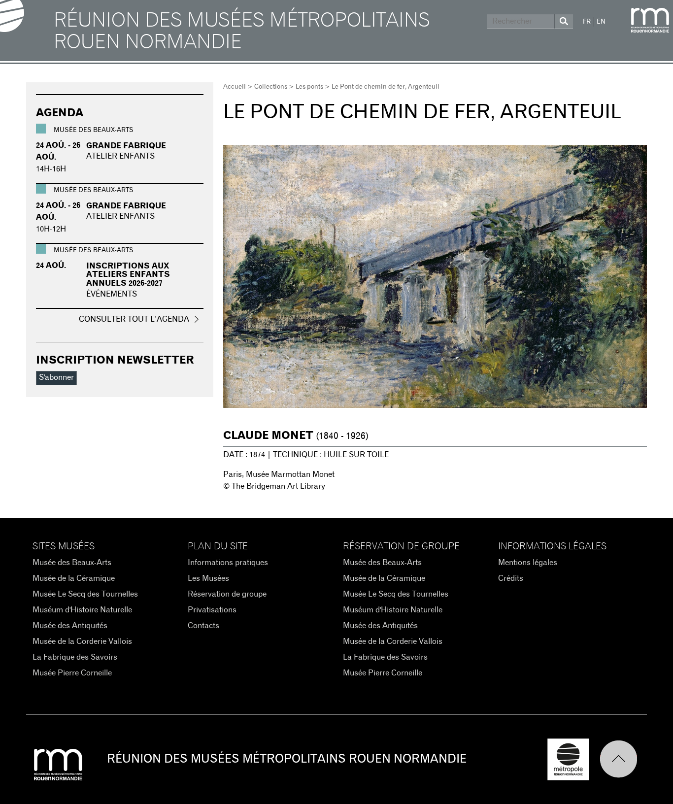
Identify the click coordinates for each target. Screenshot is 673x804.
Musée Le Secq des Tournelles (85, 594)
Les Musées (208, 578)
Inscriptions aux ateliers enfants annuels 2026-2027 (128, 274)
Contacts (203, 626)
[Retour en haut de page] (623, 759)
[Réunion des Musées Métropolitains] (650, 20)
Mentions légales (527, 563)
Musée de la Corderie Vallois (82, 641)
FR (587, 22)
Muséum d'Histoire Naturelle (82, 610)
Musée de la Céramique (74, 578)
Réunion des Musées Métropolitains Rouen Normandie (242, 31)
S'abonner (56, 377)
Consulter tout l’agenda (134, 319)
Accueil (234, 87)
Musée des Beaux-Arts (72, 563)
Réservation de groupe (227, 594)
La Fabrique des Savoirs (75, 657)
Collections (270, 87)
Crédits (510, 578)
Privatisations (212, 610)
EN (601, 22)
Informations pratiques (228, 563)
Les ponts (309, 87)
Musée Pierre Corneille (72, 673)
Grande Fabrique (126, 146)
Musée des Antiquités (70, 626)
